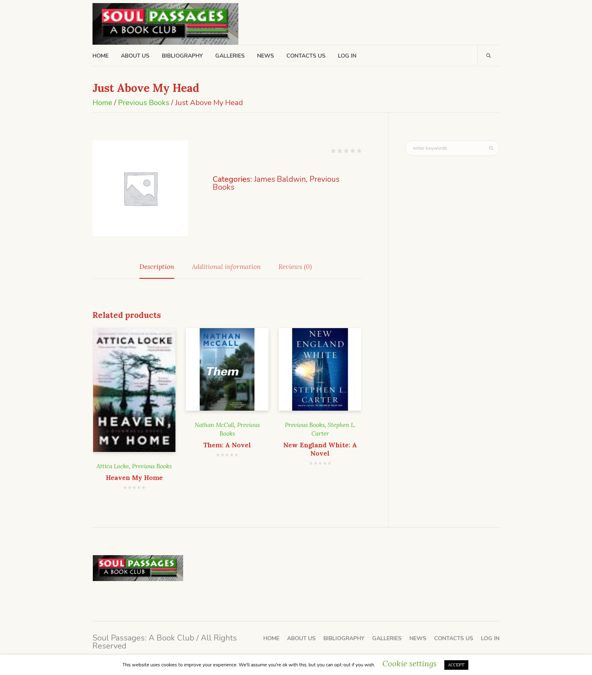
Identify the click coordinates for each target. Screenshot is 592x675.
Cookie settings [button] (409, 663)
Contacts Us (453, 638)
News (417, 638)
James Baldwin (280, 179)
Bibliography (343, 638)
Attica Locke (113, 466)
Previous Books (143, 103)
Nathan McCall (214, 425)
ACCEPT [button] (456, 665)
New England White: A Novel (320, 449)
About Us (301, 638)
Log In (490, 638)
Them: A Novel (227, 445)
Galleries (387, 638)
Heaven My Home (134, 478)
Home (102, 103)
